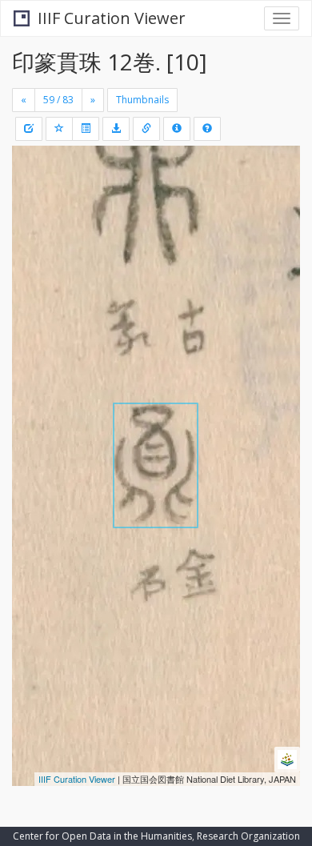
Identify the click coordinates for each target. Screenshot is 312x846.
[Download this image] (116, 129)
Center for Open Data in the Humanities (102, 836)
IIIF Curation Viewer (112, 18)
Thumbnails (142, 99)
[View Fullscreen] (34, 227)
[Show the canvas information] (146, 129)
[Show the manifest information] (176, 129)
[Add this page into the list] (59, 129)
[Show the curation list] (85, 129)
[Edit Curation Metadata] (28, 129)
